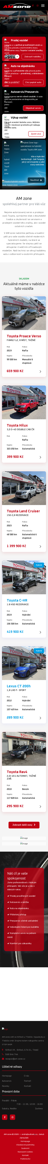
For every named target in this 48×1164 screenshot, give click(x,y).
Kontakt (27, 1086)
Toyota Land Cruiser (23, 511)
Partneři (27, 1081)
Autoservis (6, 1081)
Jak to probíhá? (11, 82)
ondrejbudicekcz (30, 1134)
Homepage (7, 1076)
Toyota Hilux (17, 425)
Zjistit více (36, 134)
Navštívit (34, 180)
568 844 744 (11, 1054)
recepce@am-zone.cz (15, 1059)
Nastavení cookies (25, 1152)
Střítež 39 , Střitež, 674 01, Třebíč (21, 1050)
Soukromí (25, 1148)
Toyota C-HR (17, 600)
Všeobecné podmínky (25, 1145)
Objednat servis (33, 108)
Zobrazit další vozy (23, 825)
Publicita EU (25, 1159)
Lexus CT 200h (19, 686)
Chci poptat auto (33, 82)
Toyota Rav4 (17, 772)
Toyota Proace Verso (24, 336)
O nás (26, 1076)
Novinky (5, 1086)
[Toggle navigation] (42, 5)
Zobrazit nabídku (32, 57)
